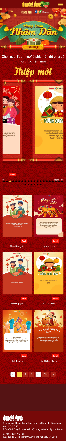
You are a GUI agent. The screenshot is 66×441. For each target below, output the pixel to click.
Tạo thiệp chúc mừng (33, 47)
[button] (60, 4)
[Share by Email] (49, 174)
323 (46, 374)
